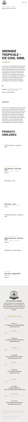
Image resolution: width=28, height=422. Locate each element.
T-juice (5, 202)
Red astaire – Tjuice (10, 204)
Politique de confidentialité (18, 412)
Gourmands (11, 240)
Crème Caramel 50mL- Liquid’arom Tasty (13, 238)
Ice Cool (7, 92)
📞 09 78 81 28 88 (14, 401)
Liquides (16, 90)
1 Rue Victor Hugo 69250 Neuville (14, 371)
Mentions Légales (8, 412)
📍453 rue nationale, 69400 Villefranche (14, 402)
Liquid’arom (11, 92)
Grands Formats (11, 90)
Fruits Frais (19, 89)
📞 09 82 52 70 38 (14, 355)
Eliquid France (7, 271)
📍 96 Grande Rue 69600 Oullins (14, 388)
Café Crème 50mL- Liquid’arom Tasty (12, 169)
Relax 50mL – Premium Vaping (12, 273)
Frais (13, 89)
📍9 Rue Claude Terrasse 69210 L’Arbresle (14, 356)
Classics (5, 274)
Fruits (15, 89)
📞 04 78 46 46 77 (14, 386)
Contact (3, 414)
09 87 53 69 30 (14, 338)
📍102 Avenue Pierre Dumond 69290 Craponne (14, 339)
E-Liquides (10, 89)
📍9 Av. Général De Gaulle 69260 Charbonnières (14, 325)
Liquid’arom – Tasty (14, 166)
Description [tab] (5, 102)
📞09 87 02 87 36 (14, 369)
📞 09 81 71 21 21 (14, 323)
